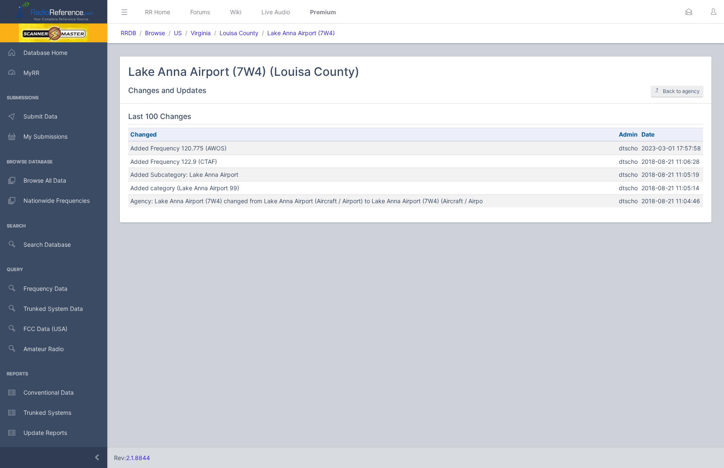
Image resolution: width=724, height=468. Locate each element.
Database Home (45, 52)
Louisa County (239, 32)
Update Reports (45, 432)
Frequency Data (45, 288)
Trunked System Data (53, 308)
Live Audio (275, 12)
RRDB (128, 32)
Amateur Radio (43, 348)
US (178, 32)
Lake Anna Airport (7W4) (301, 32)
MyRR (31, 72)
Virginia (201, 32)
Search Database (47, 244)
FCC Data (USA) (45, 328)
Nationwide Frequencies (56, 200)
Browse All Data (44, 180)
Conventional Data (48, 392)
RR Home (157, 12)
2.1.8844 (138, 457)
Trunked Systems (47, 412)
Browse (155, 32)
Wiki (235, 12)
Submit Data (40, 116)
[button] (689, 11)
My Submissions (45, 136)
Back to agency (681, 91)
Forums (200, 12)
